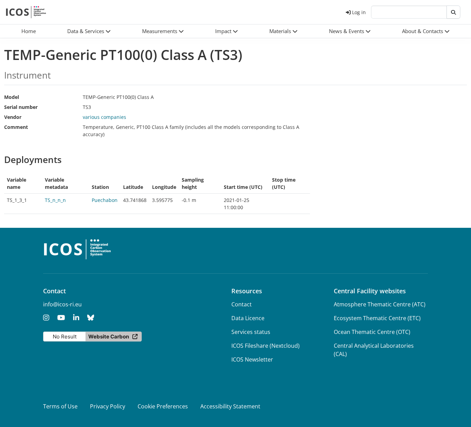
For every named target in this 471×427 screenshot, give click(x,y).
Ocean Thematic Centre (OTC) (372, 332)
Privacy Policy (107, 406)
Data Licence (247, 318)
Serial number (21, 107)
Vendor (12, 117)
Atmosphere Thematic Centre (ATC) (379, 304)
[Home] (26, 12)
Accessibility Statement (230, 406)
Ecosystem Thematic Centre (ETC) (377, 318)
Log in (359, 12)
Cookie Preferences (163, 406)
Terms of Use (60, 406)
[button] (88, 31)
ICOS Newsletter (252, 359)
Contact (241, 304)
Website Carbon (108, 336)
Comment (16, 127)
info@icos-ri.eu (62, 304)
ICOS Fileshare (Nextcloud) (265, 345)
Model (11, 97)
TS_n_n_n (55, 200)
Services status (250, 332)
